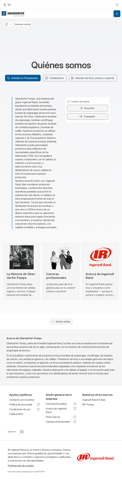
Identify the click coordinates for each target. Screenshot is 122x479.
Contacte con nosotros (21, 399)
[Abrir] (117, 13)
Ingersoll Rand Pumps (94, 399)
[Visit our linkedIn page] (22, 431)
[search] (117, 4)
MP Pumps (88, 404)
